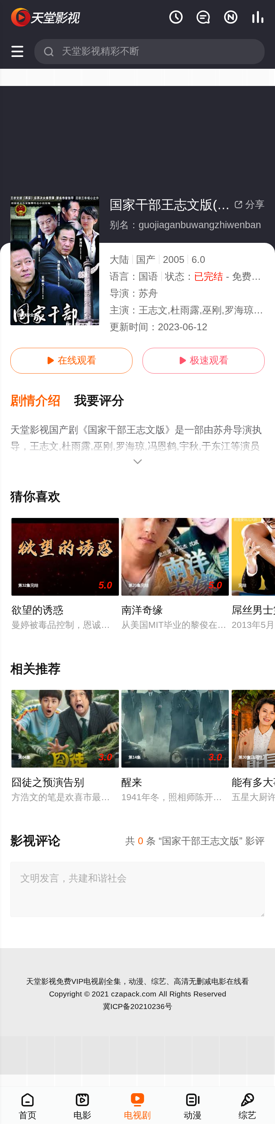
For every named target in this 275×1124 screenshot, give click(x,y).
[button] (42, 401)
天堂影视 (41, 981)
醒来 (131, 782)
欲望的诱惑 (37, 610)
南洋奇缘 (142, 610)
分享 (249, 204)
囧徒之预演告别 (47, 782)
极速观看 (203, 360)
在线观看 (71, 360)
